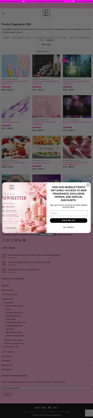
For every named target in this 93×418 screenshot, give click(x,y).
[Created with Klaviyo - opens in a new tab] (46, 234)
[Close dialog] (88, 185)
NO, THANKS (68, 227)
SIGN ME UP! (69, 220)
